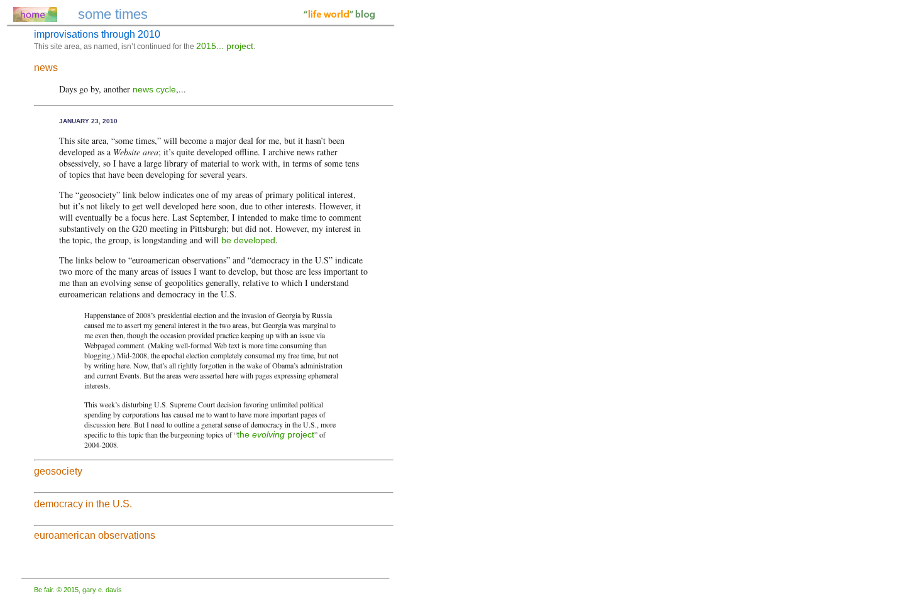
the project (275, 434)
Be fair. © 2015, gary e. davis (78, 589)
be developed (248, 240)
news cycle (154, 89)
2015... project (224, 46)
